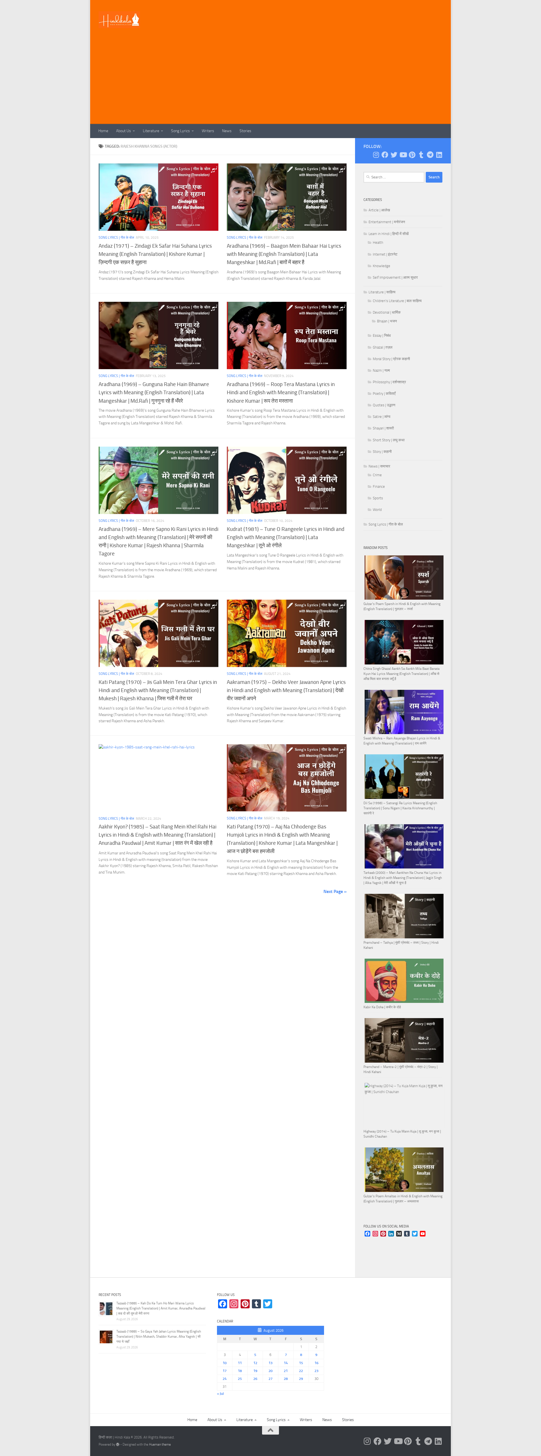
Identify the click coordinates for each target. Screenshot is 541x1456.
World (377, 510)
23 (316, 1371)
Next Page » (335, 891)
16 (316, 1363)
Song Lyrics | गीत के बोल (116, 238)
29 (301, 1379)
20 (270, 1371)
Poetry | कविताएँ (384, 393)
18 (240, 1371)
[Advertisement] (270, 81)
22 (301, 1371)
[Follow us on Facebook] (385, 154)
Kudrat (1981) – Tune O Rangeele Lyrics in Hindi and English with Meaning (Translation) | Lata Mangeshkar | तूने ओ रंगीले (285, 537)
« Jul (220, 1393)
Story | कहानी (382, 451)
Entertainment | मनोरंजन (387, 222)
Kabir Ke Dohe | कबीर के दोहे (382, 1007)
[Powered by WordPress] (117, 1444)
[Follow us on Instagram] (376, 154)
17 (225, 1371)
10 (225, 1363)
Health (378, 242)
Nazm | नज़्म (381, 370)
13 (270, 1363)
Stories (245, 130)
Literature (151, 130)
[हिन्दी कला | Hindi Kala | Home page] (119, 19)
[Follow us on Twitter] (394, 154)
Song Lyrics (180, 130)
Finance (379, 486)
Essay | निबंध (382, 335)
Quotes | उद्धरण (384, 405)
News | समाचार (379, 466)
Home (103, 130)
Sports (378, 498)
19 (255, 1371)
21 (286, 1371)
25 (240, 1379)
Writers (208, 130)
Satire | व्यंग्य (381, 417)
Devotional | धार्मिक (387, 312)
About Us (123, 130)
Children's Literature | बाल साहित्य (397, 301)
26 (255, 1379)
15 (301, 1363)
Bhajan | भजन (387, 321)
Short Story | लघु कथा (389, 440)
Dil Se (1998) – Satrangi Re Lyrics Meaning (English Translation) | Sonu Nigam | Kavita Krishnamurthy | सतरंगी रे (400, 808)
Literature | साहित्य (382, 292)
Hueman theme (160, 1444)
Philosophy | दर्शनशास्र (389, 382)
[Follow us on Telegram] (430, 154)
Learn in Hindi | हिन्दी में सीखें (389, 234)
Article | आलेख (379, 210)
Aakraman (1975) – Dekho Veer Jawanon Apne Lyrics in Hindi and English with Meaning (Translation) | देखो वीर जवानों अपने (286, 690)
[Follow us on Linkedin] (439, 154)
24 (225, 1379)
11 (240, 1363)
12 (255, 1363)
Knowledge (381, 266)
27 (270, 1379)
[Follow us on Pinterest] (412, 154)
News (227, 130)
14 (286, 1363)
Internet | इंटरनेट (385, 254)
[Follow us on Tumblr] (421, 154)
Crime (377, 475)
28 (286, 1379)
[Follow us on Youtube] (403, 154)
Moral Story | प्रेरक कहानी (391, 359)
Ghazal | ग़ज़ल (383, 347)
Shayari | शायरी (383, 428)
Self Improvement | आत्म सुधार (395, 277)
